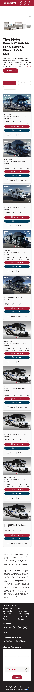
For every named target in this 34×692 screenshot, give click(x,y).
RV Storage (22, 611)
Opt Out (26, 688)
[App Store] (8, 641)
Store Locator (8, 614)
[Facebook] (5, 627)
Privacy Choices (20, 689)
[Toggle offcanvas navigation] (29, 3)
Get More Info (10, 71)
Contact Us (22, 616)
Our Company (23, 614)
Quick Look (23, 134)
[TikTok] (15, 627)
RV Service (7, 616)
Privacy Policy (18, 688)
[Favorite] (29, 109)
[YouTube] (20, 627)
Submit (17, 677)
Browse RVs (8, 608)
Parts (5, 619)
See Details (18, 130)
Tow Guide (7, 611)
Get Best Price (18, 126)
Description (24, 83)
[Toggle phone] (21, 3)
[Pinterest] (5, 632)
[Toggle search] (25, 3)
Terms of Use (8, 688)
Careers (21, 619)
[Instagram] (10, 627)
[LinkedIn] (25, 627)
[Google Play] (21, 641)
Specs (10, 88)
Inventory (10, 83)
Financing (22, 608)
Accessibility (10, 689)
